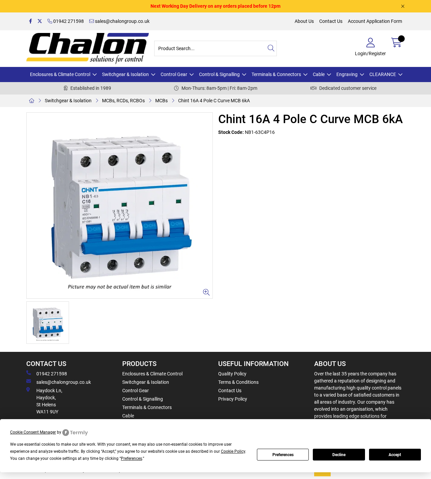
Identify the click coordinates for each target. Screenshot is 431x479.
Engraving (347, 74)
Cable (319, 74)
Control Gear (174, 74)
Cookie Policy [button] (233, 451)
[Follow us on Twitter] (40, 21)
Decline (338, 454)
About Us (304, 21)
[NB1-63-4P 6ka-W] (119, 205)
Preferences (283, 454)
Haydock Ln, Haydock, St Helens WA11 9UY (49, 401)
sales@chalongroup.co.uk (122, 21)
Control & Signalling (219, 74)
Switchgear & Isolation (125, 74)
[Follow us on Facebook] (30, 21)
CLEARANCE (382, 74)
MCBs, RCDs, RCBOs (123, 100)
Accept (395, 454)
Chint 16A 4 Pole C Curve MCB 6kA (214, 100)
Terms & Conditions (238, 382)
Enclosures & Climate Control (60, 74)
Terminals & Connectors (276, 74)
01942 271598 (68, 21)
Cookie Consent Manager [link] (33, 432)
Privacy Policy (232, 399)
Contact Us (330, 21)
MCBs (161, 100)
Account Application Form (375, 21)
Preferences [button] (131, 458)
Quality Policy (232, 373)
